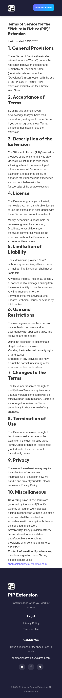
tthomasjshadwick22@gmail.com (27, 564)
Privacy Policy (31, 623)
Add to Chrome (43, 7)
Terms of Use (31, 629)
